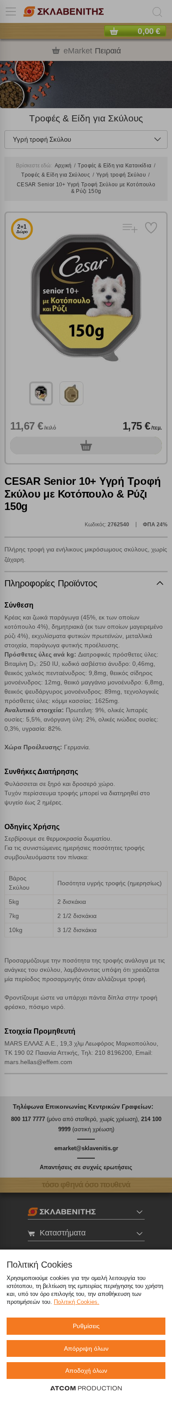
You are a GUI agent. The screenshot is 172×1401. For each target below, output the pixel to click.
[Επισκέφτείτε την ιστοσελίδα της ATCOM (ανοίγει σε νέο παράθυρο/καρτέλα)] (86, 1388)
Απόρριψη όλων (86, 1348)
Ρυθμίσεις (86, 1325)
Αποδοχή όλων (86, 1370)
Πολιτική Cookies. (76, 1302)
